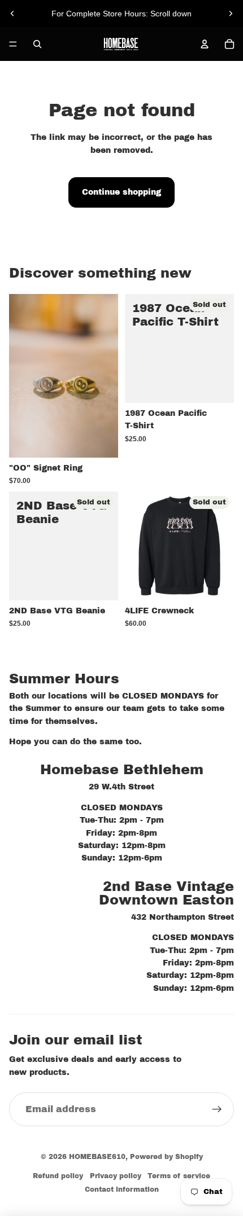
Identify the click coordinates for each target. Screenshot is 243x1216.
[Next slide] (230, 13)
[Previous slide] (12, 13)
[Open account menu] (204, 44)
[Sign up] (217, 1109)
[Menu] (13, 44)
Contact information (122, 1189)
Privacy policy (115, 1176)
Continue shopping (121, 192)
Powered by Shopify (166, 1157)
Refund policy (58, 1176)
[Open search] (37, 44)
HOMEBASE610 (97, 1157)
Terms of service (178, 1176)
